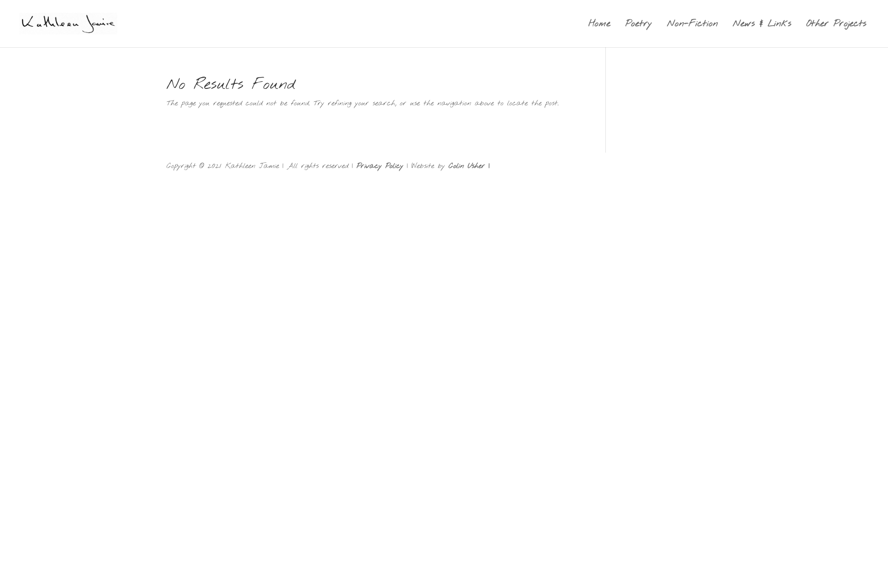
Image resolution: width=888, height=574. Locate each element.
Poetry (638, 25)
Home (599, 25)
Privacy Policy (380, 166)
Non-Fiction (692, 25)
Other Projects (836, 25)
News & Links (762, 25)
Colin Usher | (469, 166)
